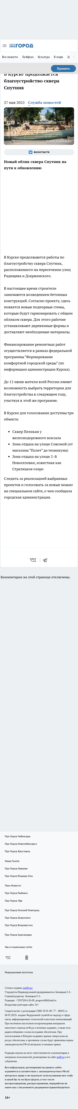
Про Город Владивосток (19, 925)
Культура (44, 57)
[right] (74, 57)
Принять (63, 68)
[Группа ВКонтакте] (39, 152)
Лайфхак (28, 57)
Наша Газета (12, 861)
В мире (58, 57)
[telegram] (46, 560)
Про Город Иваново (16, 868)
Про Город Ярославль (17, 851)
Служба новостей (44, 102)
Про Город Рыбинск (16, 893)
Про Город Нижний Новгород (22, 910)
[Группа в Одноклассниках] (27, 957)
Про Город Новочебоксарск (21, 843)
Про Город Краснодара (18, 934)
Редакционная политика (19, 972)
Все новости (10, 57)
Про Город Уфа (13, 900)
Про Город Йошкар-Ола (19, 875)
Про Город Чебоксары (17, 836)
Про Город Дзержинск (18, 917)
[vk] (33, 560)
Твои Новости (13, 885)
